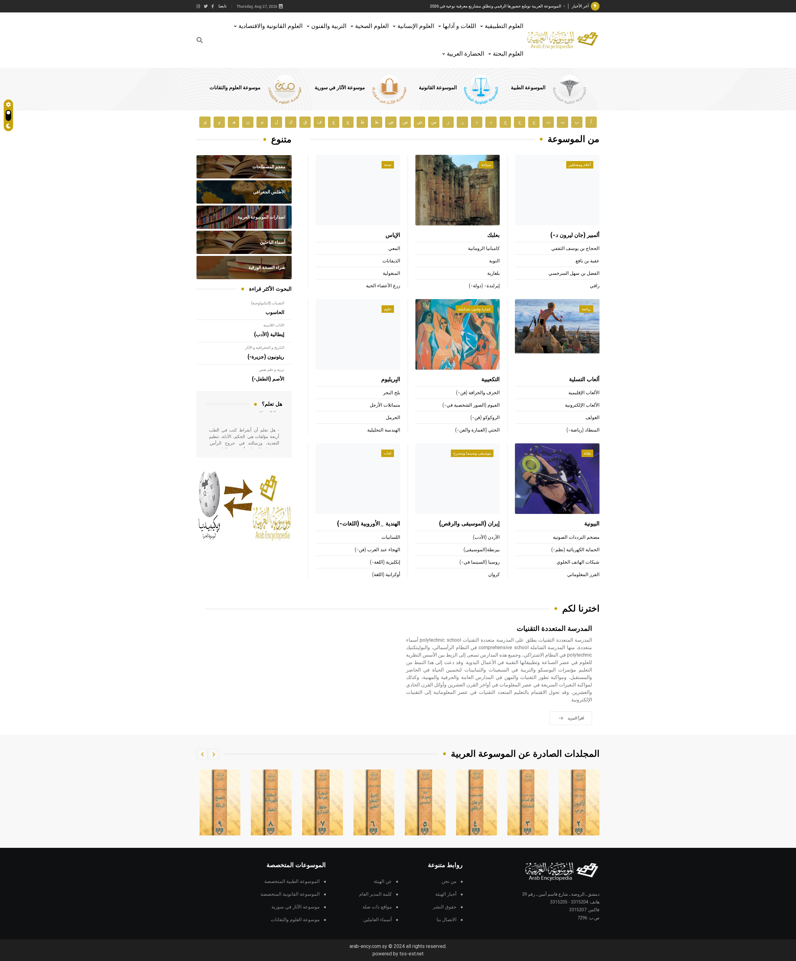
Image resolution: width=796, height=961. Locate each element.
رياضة (586, 309)
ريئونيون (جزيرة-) (266, 357)
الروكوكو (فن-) (485, 417)
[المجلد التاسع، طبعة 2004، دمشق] (271, 802)
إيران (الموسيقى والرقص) (469, 524)
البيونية (591, 524)
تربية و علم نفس (271, 369)
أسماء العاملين (377, 919)
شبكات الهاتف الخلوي (578, 562)
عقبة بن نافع (587, 261)
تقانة (587, 453)
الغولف (592, 417)
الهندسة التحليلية (383, 430)
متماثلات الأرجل (385, 405)
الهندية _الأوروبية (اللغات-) (368, 524)
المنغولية (391, 273)
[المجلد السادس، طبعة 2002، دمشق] (425, 802)
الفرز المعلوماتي (583, 574)
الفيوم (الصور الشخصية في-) (471, 405)
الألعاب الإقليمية (583, 392)
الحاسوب (275, 312)
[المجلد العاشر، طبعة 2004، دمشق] (220, 802)
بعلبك (493, 235)
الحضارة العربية (465, 53)
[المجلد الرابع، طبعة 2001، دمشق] (528, 802)
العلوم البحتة (508, 53)
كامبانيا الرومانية (484, 248)
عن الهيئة (383, 881)
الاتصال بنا (446, 919)
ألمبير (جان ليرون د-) (574, 235)
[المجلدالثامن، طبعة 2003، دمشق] (323, 802)
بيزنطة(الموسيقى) (482, 549)
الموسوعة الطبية (528, 87)
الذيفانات (391, 261)
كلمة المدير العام (375, 894)
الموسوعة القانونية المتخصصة (290, 894)
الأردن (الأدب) (486, 537)
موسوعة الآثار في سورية (340, 87)
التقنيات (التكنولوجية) (267, 303)
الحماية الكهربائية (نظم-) (575, 549)
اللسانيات (391, 537)
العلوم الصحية (372, 26)
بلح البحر (391, 392)
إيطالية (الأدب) (269, 334)
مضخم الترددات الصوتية (576, 537)
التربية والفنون (328, 26)
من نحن (449, 881)
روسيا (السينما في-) (480, 562)
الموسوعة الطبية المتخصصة (292, 881)
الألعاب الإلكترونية (582, 405)
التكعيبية (490, 380)
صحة (387, 165)
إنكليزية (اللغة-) (385, 562)
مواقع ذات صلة (377, 907)
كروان (494, 574)
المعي (394, 248)
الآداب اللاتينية (273, 325)
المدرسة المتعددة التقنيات (554, 629)
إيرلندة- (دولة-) (484, 286)
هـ (233, 122)
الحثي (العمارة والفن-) (477, 430)
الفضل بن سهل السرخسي (573, 273)
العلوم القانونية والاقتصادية (270, 26)
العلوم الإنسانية (415, 26)
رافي (594, 286)
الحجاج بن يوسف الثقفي (575, 248)
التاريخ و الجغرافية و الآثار (264, 347)
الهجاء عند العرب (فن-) (377, 549)
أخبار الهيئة (445, 894)
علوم (387, 309)
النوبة (494, 261)
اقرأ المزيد (576, 718)
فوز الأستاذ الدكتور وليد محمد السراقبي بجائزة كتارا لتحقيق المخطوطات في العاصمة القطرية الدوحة (477, 6)
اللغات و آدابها (459, 26)
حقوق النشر (444, 907)
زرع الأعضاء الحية (383, 286)
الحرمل (393, 417)
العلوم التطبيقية (504, 26)
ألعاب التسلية (584, 380)
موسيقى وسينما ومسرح (472, 453)
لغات (387, 453)
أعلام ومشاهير (580, 165)
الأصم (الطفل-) (268, 379)
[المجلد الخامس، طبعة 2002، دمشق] (476, 802)
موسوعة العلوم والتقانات (235, 87)
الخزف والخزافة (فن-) (478, 392)
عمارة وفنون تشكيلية (474, 309)
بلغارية (493, 273)
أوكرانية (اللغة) (386, 574)
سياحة (486, 165)
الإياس (393, 235)
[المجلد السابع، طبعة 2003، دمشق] (374, 802)
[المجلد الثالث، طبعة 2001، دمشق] (579, 802)
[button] (213, 754)
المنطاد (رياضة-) (583, 430)
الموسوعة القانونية (438, 87)
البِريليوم (390, 380)
